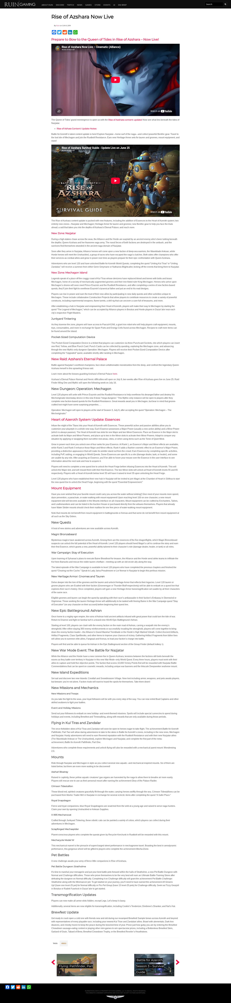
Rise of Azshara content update (125, 120)
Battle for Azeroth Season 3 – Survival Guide (150, 966)
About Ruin (47, 5)
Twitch (70, 5)
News (79, 5)
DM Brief (122, 5)
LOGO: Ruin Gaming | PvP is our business (20, 3)
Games (88, 5)
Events (106, 5)
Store (98, 5)
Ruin (58, 25)
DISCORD (60, 5)
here (115, 374)
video (63, 943)
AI (114, 5)
